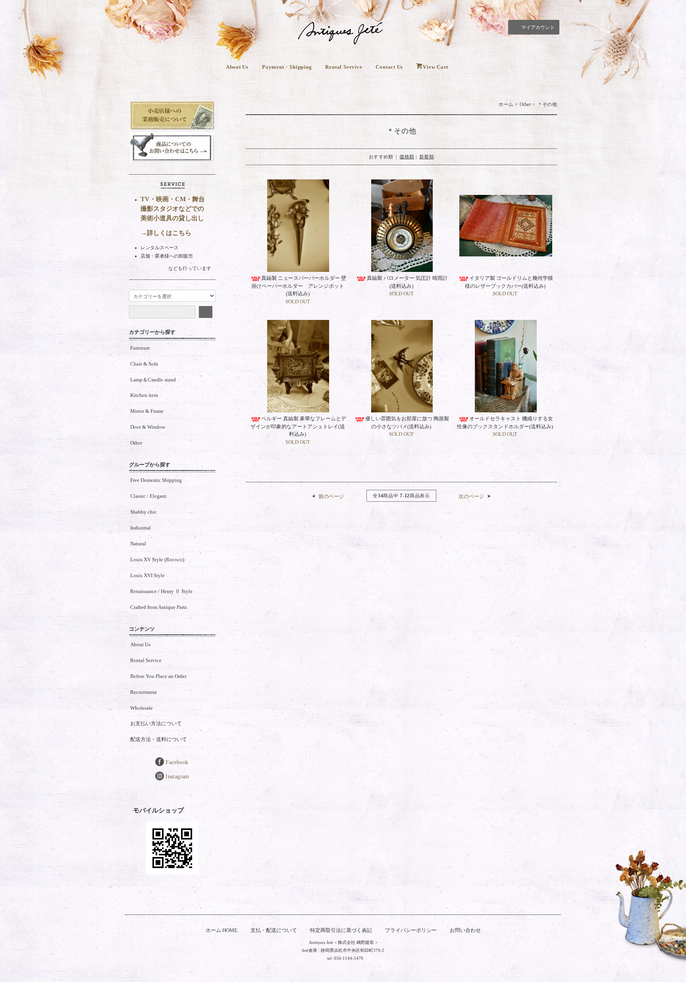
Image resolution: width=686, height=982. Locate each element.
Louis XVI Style (147, 575)
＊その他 (547, 104)
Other (525, 104)
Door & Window (147, 427)
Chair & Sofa (144, 364)
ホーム (506, 104)
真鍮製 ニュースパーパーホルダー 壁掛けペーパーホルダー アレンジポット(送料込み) (298, 286)
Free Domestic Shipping (156, 480)
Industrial (140, 528)
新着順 (426, 157)
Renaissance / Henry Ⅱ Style (161, 591)
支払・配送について (274, 930)
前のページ (331, 496)
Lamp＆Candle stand (153, 380)
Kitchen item (144, 395)
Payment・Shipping (287, 67)
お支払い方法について (156, 723)
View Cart (435, 67)
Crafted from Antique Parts (158, 607)
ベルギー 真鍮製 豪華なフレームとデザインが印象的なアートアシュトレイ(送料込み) (298, 426)
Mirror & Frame (147, 411)
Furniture (140, 348)
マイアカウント (538, 27)
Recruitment (143, 692)
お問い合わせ (465, 930)
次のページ (471, 496)
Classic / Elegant (148, 496)
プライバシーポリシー (411, 930)
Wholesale (141, 708)
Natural (138, 544)
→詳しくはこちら (166, 232)
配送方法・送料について (158, 739)
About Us (237, 67)
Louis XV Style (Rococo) (157, 559)
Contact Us (389, 67)
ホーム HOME (221, 930)
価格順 (406, 157)
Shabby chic (143, 512)
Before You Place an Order (158, 676)
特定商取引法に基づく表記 (341, 930)
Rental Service (343, 67)
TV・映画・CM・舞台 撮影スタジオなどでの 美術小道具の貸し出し (173, 208)
